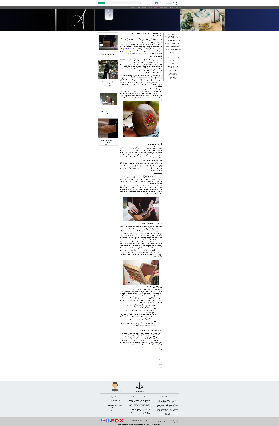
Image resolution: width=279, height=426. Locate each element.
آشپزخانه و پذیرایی (153, 7)
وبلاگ (138, 7)
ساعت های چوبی (173, 70)
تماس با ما (133, 7)
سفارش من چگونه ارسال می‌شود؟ (115, 405)
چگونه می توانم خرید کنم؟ (115, 403)
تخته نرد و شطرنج (163, 7)
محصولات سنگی (173, 74)
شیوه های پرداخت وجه (115, 410)
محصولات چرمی (173, 73)
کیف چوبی (144, 7)
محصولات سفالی (173, 72)
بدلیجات (172, 77)
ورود (151, 3)
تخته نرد (173, 69)
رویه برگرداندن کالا (115, 407)
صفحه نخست (178, 7)
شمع (172, 76)
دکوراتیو (171, 7)
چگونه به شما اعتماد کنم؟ (115, 400)
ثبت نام (147, 3)
